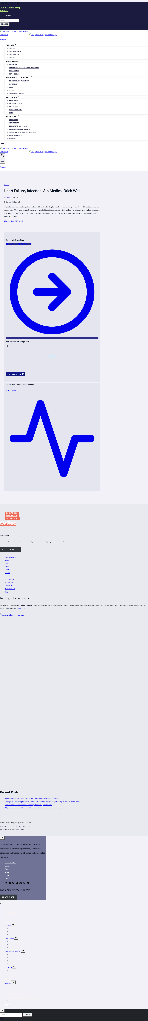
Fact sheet (8, 586)
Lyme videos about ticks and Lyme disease (23, 998)
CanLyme (9, 197)
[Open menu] (2, 161)
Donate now (11, 513)
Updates (6, 185)
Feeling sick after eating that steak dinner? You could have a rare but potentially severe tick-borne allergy (42, 802)
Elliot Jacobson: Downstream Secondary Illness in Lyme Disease (28, 805)
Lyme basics (14, 64)
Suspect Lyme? (14, 1001)
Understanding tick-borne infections (24, 68)
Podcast (12, 138)
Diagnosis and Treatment (13, 951)
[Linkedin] (15, 524)
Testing (12, 90)
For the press (9, 579)
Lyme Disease (9, 938)
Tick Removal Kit (15, 928)
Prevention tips (15, 110)
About (7, 560)
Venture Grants (15, 135)
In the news (9, 582)
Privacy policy (19, 822)
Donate (4, 11)
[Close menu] (0, 902)
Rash (11, 87)
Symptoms (13, 84)
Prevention (13, 100)
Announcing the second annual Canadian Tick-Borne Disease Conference (31, 798)
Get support (14, 123)
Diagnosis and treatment (19, 81)
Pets (11, 113)
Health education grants (19, 129)
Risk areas (13, 106)
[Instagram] (8, 524)
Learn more (21, 608)
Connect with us (10, 557)
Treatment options (16, 93)
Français (3, 39)
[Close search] (2, 1011)
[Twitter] (5, 524)
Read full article (13, 221)
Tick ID (11, 58)
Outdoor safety (15, 103)
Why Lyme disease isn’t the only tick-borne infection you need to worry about (33, 808)
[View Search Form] (2, 155)
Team (7, 563)
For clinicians (14, 74)
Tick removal (14, 54)
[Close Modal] (7, 346)
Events (7, 570)
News (8, 16)
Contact (7, 573)
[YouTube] (12, 524)
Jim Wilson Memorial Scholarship (22, 132)
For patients (14, 71)
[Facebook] (2, 524)
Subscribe (8, 921)
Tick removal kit (15, 51)
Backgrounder (10, 589)
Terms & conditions (6, 822)
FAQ (6, 592)
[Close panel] (2, 838)
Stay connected (10, 549)
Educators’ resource (18, 126)
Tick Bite (12, 48)
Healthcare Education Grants (18, 989)
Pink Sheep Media (18, 829)
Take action (11, 516)
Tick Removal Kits (9, 8)
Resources (13, 120)
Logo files (28, 822)
